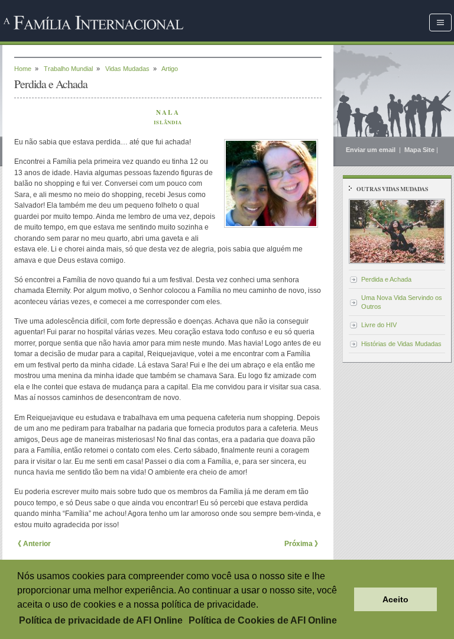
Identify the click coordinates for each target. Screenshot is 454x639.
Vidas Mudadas (127, 68)
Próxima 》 (303, 544)
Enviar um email (371, 149)
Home (22, 68)
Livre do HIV (379, 324)
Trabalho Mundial (68, 68)
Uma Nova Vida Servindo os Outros (401, 301)
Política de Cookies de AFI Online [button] (263, 620)
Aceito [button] (395, 599)
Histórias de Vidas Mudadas (401, 343)
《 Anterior (32, 544)
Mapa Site (419, 149)
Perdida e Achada (386, 279)
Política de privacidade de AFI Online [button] (101, 620)
